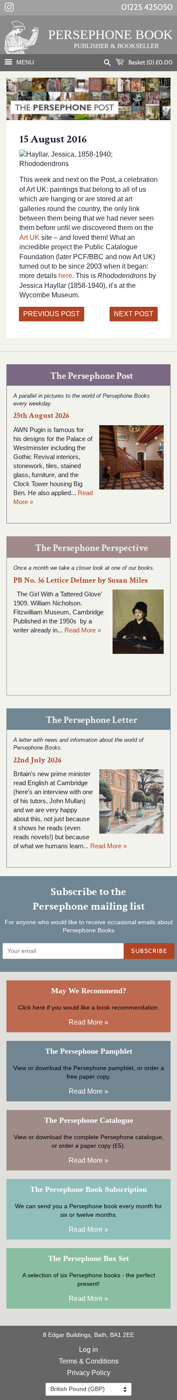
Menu (24, 62)
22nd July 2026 (37, 760)
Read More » (82, 630)
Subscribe (149, 951)
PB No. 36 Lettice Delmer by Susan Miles (80, 580)
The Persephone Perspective (91, 548)
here (65, 275)
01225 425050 (147, 7)
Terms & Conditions (89, 1361)
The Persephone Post (91, 376)
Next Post (133, 313)
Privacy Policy (88, 1372)
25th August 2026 (41, 415)
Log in (88, 1349)
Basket (150, 62)
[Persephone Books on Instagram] (9, 9)
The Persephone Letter (91, 720)
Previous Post (51, 313)
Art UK (29, 237)
